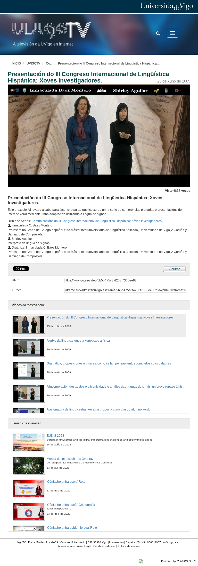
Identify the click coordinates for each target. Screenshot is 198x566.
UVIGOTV (33, 63)
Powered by (178, 561)
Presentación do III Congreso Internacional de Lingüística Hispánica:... (109, 63)
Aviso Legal (84, 546)
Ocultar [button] (174, 269)
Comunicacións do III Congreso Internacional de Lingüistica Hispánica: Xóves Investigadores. (96, 221)
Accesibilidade (66, 546)
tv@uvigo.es (170, 542)
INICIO (16, 63)
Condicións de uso (104, 546)
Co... (49, 63)
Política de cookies (129, 546)
